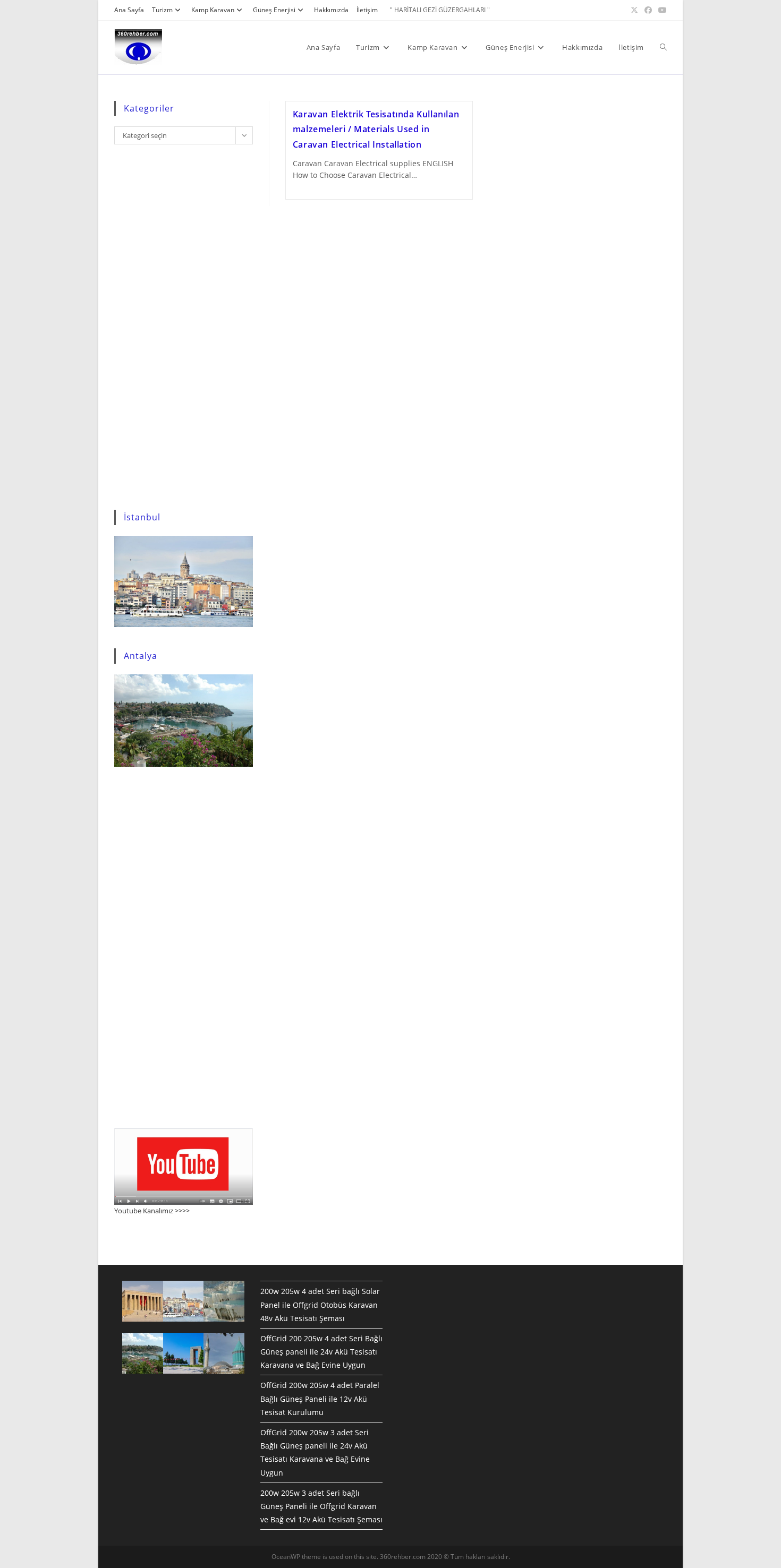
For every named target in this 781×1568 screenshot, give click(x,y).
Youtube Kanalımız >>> (150, 1210)
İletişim (367, 9)
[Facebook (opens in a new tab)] (648, 10)
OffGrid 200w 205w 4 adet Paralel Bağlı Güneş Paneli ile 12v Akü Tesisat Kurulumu (319, 1398)
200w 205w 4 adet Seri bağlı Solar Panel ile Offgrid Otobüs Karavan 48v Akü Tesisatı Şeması (320, 1304)
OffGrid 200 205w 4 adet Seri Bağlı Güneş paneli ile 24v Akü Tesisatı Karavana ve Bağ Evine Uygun (321, 1351)
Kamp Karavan (212, 9)
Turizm (162, 9)
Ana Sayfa (129, 9)
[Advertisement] (183, 329)
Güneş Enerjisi (274, 9)
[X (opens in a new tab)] (634, 10)
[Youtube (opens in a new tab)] (661, 10)
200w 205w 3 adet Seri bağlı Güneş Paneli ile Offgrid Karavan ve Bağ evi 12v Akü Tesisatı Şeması (321, 1506)
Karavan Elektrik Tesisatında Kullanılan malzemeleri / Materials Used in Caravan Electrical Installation (376, 129)
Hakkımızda (331, 9)
